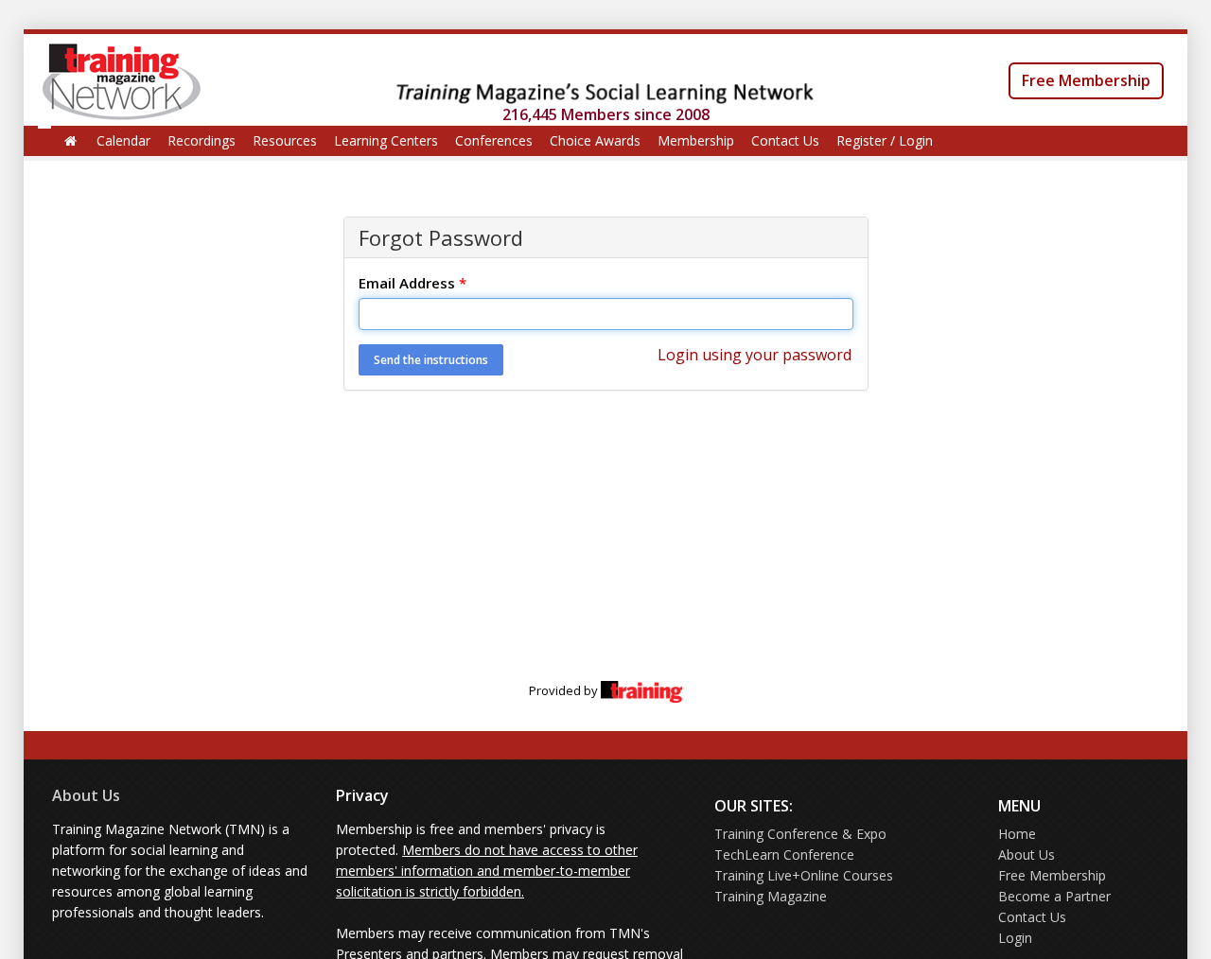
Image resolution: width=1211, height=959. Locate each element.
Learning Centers (386, 140)
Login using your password (754, 354)
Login (1015, 938)
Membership (696, 140)
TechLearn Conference (784, 854)
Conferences (494, 140)
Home (1017, 834)
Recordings (201, 140)
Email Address (412, 282)
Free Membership (1086, 80)
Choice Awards (595, 140)
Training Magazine (770, 896)
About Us (86, 795)
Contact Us (785, 140)
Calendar (123, 140)
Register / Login (884, 140)
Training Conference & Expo (800, 834)
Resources (285, 140)
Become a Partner (1054, 896)
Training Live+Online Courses (803, 875)
